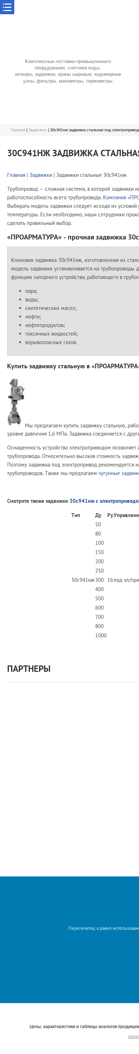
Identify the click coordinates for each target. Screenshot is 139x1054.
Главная (18, 129)
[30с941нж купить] (16, 425)
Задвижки (38, 129)
